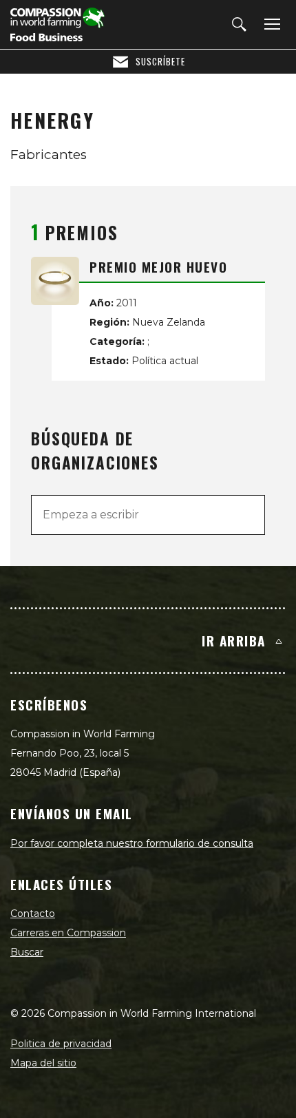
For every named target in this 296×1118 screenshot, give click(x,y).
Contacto (32, 913)
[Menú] (269, 25)
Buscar (26, 952)
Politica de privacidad (61, 1043)
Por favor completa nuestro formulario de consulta (131, 843)
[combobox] (148, 515)
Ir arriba (234, 640)
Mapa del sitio (43, 1063)
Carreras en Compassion (68, 933)
